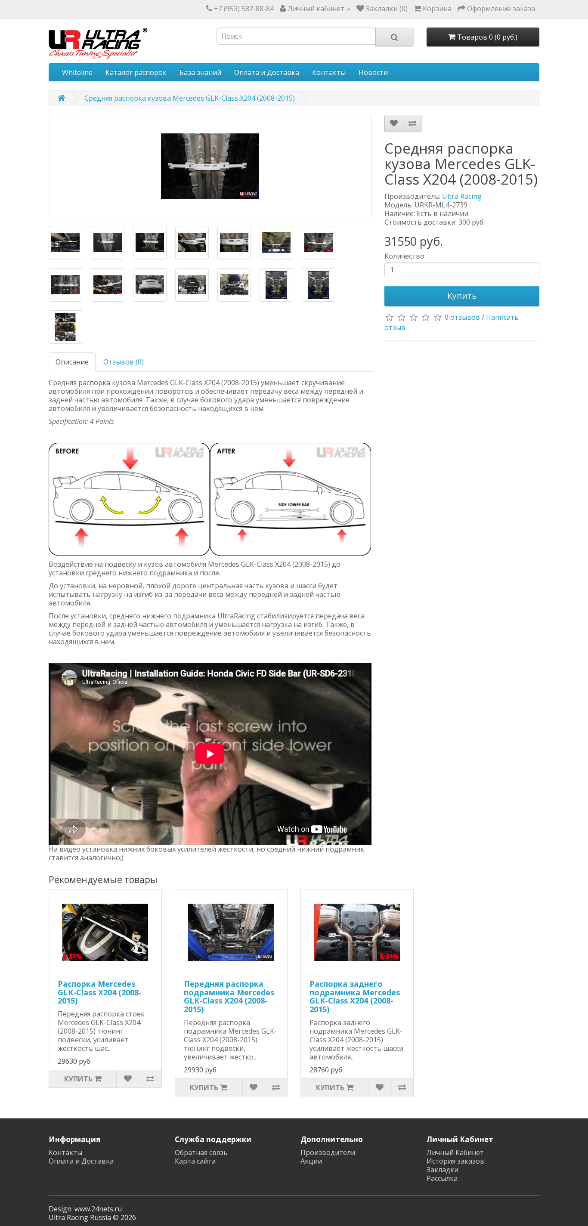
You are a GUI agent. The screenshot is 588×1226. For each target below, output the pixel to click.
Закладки (442, 1169)
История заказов (455, 1161)
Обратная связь (201, 1152)
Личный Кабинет (455, 1152)
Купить (462, 295)
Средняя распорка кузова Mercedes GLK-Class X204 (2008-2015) (189, 98)
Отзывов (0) (123, 362)
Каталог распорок (136, 72)
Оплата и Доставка (266, 72)
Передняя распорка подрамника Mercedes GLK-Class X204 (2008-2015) (229, 996)
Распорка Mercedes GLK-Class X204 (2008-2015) (100, 992)
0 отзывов (462, 317)
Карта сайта (195, 1161)
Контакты (329, 72)
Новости (373, 72)
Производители (327, 1152)
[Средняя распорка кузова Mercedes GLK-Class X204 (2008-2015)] (210, 166)
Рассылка (442, 1178)
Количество (404, 256)
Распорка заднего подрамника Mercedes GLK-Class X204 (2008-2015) (354, 996)
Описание (72, 362)
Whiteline (77, 72)
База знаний (200, 72)
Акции (311, 1161)
